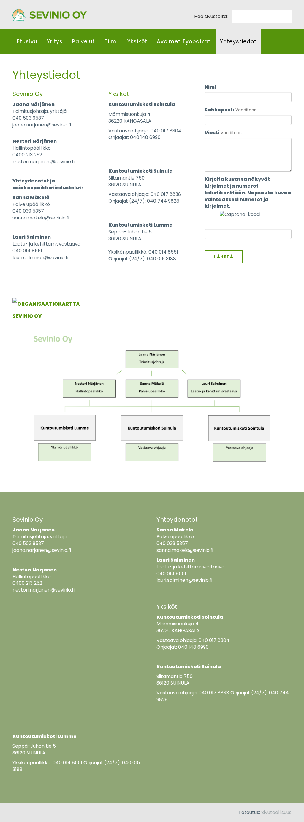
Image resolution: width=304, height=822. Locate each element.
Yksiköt (137, 41)
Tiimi (111, 41)
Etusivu (27, 41)
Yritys (55, 41)
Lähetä (223, 257)
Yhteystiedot (238, 41)
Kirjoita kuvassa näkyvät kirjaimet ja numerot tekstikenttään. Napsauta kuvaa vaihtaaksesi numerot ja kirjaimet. (248, 192)
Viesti (212, 132)
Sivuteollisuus (276, 812)
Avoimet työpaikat (183, 41)
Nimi (210, 87)
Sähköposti (219, 110)
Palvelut (83, 41)
